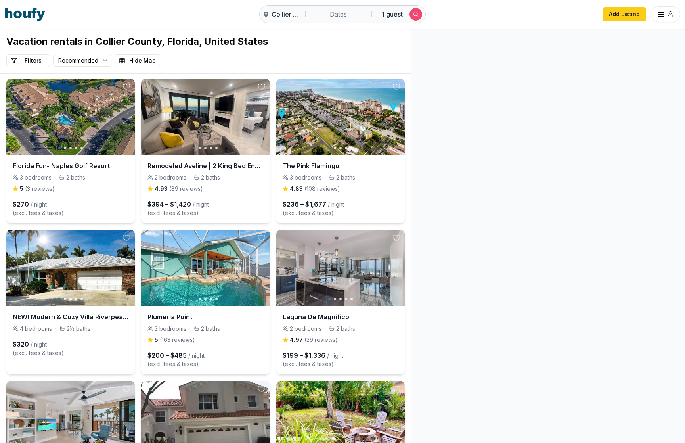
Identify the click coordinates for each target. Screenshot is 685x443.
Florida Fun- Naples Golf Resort (61, 166)
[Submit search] (415, 14)
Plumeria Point (169, 317)
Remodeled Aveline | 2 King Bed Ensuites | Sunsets (205, 166)
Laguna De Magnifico (316, 317)
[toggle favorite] (126, 86)
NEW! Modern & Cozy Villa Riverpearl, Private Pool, (70, 317)
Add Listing (624, 14)
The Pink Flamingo (311, 166)
